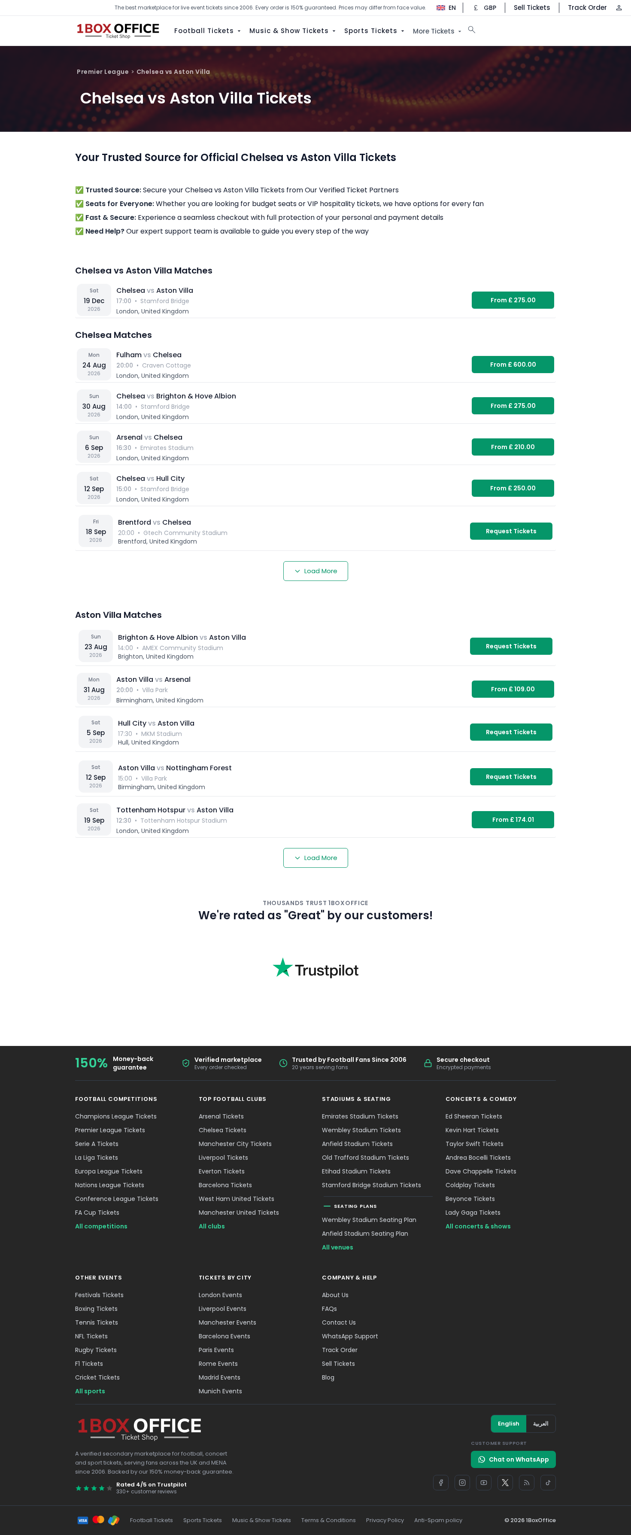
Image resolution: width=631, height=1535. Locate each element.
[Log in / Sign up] (619, 8)
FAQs (329, 1308)
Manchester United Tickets (239, 1212)
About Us (335, 1295)
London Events (220, 1295)
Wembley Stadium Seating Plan (369, 1220)
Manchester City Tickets (235, 1144)
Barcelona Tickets (225, 1185)
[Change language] (442, 7)
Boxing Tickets (96, 1308)
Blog (328, 1377)
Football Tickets (204, 30)
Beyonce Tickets (470, 1199)
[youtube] (483, 1482)
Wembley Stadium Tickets (361, 1130)
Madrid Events (219, 1377)
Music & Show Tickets (289, 30)
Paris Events (216, 1350)
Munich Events (220, 1391)
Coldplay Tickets (470, 1185)
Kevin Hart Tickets (472, 1130)
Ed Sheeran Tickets (474, 1116)
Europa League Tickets (109, 1171)
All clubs (212, 1226)
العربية (541, 1423)
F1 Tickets (89, 1363)
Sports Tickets (370, 30)
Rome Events (218, 1363)
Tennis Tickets (96, 1322)
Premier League (103, 71)
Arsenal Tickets (221, 1116)
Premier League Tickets (110, 1130)
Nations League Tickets (109, 1185)
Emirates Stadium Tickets (360, 1116)
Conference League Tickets (116, 1199)
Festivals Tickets (99, 1295)
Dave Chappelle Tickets (481, 1171)
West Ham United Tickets (236, 1199)
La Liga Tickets (96, 1157)
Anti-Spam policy (438, 1520)
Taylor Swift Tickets (475, 1144)
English (508, 1423)
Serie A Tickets (96, 1144)
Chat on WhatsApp (519, 1459)
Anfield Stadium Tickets (357, 1144)
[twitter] (505, 1482)
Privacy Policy (385, 1520)
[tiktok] (548, 1482)
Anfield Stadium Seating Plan (365, 1233)
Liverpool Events (222, 1308)
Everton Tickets (222, 1171)
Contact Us (339, 1322)
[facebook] (441, 1482)
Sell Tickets (532, 7)
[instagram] (462, 1482)
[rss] (526, 1482)
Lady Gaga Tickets (473, 1212)
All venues (337, 1247)
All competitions (101, 1226)
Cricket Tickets (97, 1377)
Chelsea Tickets (222, 1130)
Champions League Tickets (116, 1116)
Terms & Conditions (328, 1520)
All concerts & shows (478, 1226)
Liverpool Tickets (223, 1157)
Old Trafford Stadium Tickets (365, 1157)
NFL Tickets (91, 1336)
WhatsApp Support (350, 1336)
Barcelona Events (224, 1336)
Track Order (587, 7)
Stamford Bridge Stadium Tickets (371, 1185)
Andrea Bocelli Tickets (478, 1157)
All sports (90, 1391)
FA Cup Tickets (97, 1212)
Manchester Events (227, 1322)
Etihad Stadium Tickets (356, 1171)
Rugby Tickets (96, 1350)
